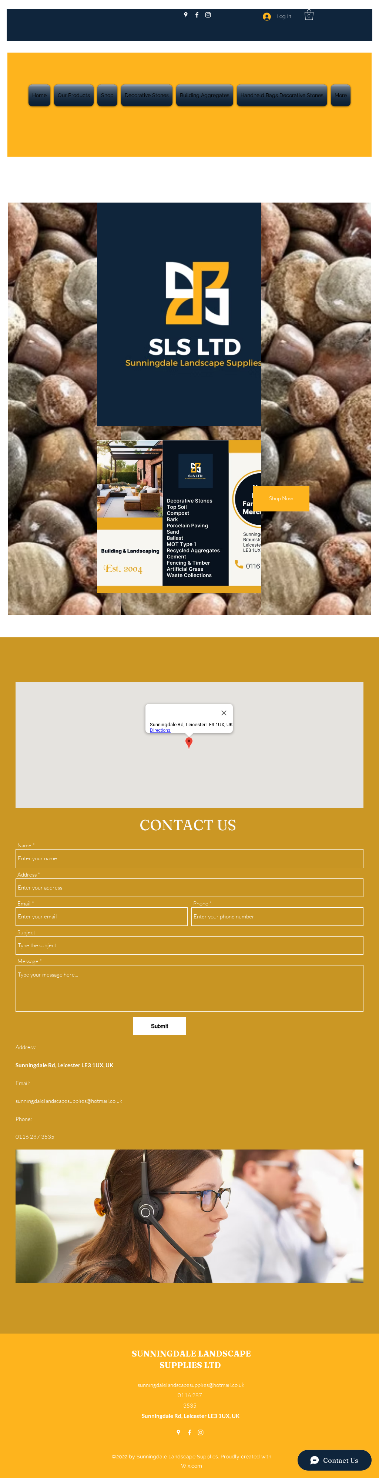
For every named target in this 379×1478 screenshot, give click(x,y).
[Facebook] (197, 15)
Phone (200, 903)
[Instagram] (208, 15)
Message (27, 961)
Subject (26, 932)
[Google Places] (186, 15)
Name (24, 845)
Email (24, 903)
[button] (309, 14)
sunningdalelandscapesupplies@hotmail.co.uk (69, 1100)
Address (27, 874)
